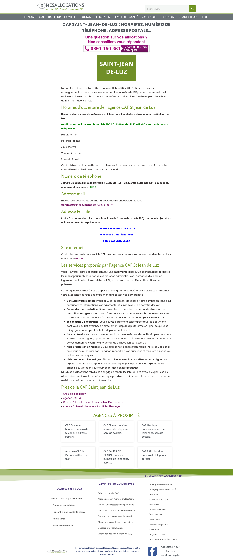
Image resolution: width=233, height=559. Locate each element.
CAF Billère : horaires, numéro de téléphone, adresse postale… (116, 429)
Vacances (149, 17)
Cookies (170, 551)
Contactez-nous (170, 547)
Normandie (155, 519)
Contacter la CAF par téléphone (66, 498)
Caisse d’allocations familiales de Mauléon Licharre (93, 402)
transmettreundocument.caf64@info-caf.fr (87, 204)
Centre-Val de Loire (159, 500)
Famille (70, 17)
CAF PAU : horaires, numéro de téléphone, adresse (154, 455)
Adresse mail (59, 519)
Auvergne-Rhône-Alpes (161, 484)
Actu (206, 17)
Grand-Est (154, 505)
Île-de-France (156, 514)
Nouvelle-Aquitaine (159, 524)
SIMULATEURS (188, 17)
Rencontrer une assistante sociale (69, 512)
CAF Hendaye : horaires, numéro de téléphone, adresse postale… (153, 431)
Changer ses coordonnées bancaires (115, 522)
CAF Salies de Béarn (74, 393)
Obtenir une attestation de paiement (116, 505)
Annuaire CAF (34, 17)
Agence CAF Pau (72, 398)
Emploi (120, 17)
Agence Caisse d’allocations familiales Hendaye (91, 406)
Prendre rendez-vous (63, 525)
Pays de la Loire (157, 534)
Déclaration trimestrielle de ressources (117, 510)
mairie (79, 258)
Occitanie (154, 529)
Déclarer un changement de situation (116, 516)
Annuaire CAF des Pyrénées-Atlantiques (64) (77, 455)
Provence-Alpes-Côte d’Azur (163, 539)
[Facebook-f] (152, 551)
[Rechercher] (192, 8)
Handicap (168, 17)
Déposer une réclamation (110, 528)
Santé (133, 17)
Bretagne (154, 495)
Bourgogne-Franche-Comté (163, 489)
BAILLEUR (54, 17)
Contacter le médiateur (64, 505)
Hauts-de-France (158, 510)
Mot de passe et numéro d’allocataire (116, 499)
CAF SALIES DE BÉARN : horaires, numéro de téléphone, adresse (116, 457)
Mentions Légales (170, 555)
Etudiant (86, 17)
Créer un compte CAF (108, 493)
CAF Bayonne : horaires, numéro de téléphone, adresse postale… (76, 431)
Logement (104, 17)
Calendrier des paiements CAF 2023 (115, 534)
